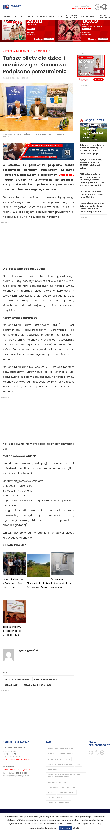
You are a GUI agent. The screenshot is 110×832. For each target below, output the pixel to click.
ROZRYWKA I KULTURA (72, 16)
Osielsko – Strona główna (60, 764)
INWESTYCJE (47, 16)
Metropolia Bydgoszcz (58, 803)
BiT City (51, 792)
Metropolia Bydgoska (12, 6)
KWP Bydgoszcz (55, 797)
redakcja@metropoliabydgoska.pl (17, 759)
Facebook (91, 752)
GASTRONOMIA (89, 16)
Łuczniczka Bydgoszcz (58, 787)
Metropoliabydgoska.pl (16, 51)
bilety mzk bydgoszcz (17, 679)
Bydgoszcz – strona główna (61, 749)
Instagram (102, 752)
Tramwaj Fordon (67, 792)
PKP (78, 764)
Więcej (76, 827)
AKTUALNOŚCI (41, 51)
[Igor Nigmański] (8, 654)
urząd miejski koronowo (37, 685)
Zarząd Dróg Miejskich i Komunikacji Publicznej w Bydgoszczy (65, 776)
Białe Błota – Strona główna (61, 754)
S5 (74, 787)
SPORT (60, 16)
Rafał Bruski (11, 685)
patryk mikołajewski (46, 679)
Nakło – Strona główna (59, 759)
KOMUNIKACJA (29, 16)
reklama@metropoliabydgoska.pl (16, 769)
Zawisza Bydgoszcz (57, 782)
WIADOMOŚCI (11, 16)
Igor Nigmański (29, 650)
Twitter (96, 752)
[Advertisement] (37, 244)
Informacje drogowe (98, 7)
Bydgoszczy (66, 175)
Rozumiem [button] (65, 828)
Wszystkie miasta (81, 8)
